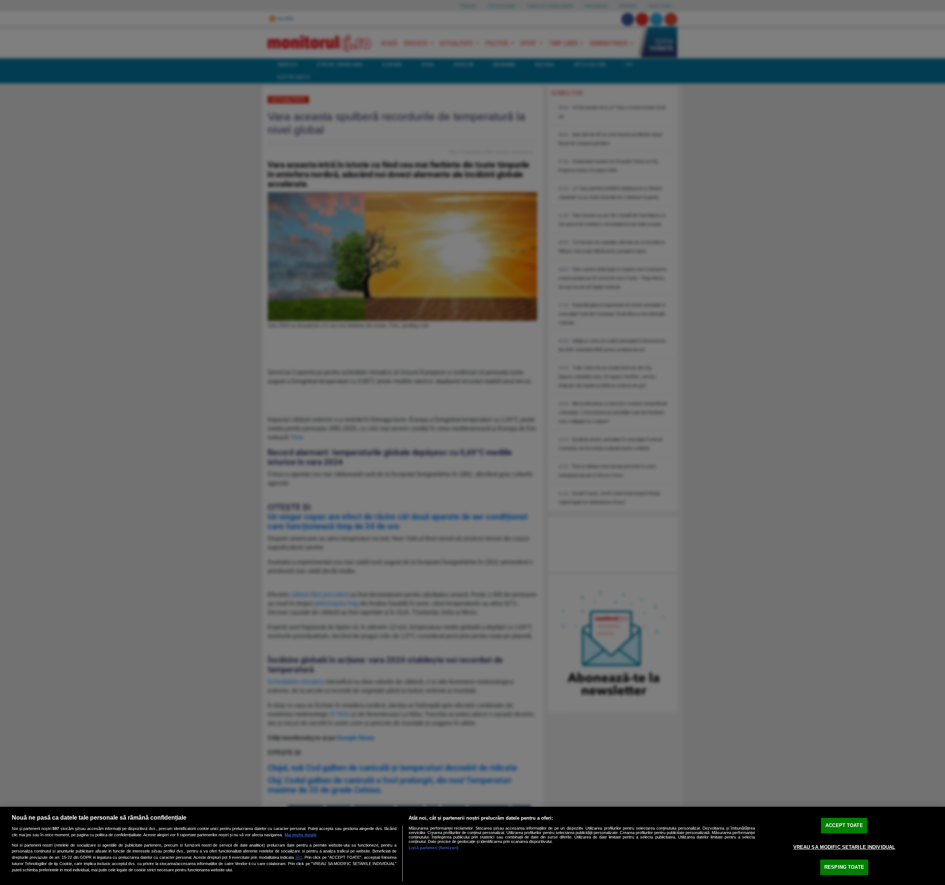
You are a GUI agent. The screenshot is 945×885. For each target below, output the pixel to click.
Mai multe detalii (300, 835)
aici (298, 857)
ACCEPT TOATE (844, 825)
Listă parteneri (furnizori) (433, 847)
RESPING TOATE (844, 867)
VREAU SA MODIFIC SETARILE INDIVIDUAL (844, 847)
